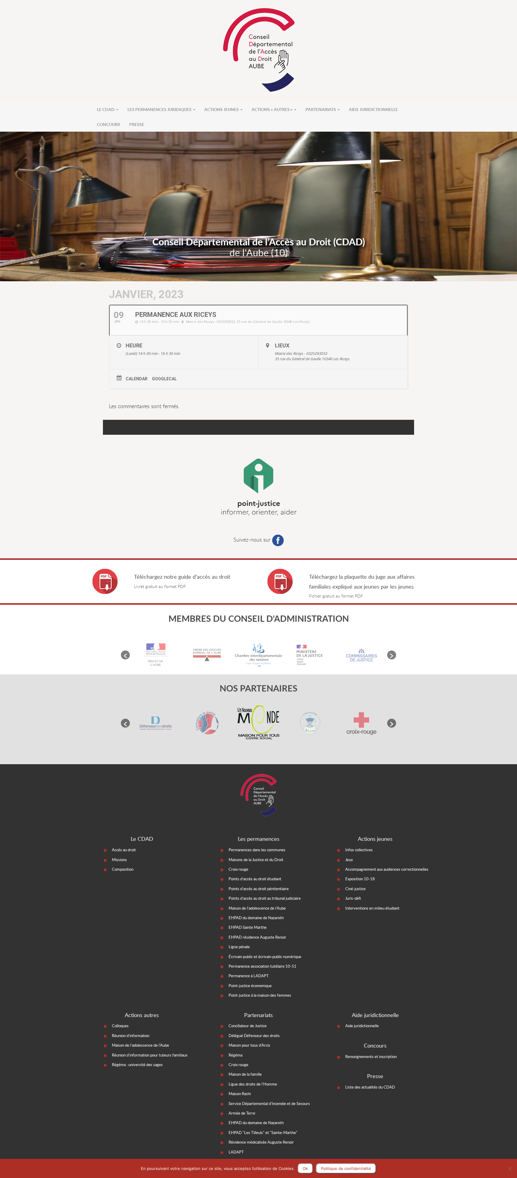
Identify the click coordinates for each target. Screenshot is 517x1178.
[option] (155, 655)
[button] (125, 654)
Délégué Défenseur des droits (254, 1035)
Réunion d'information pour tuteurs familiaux (149, 1055)
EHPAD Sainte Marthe (248, 927)
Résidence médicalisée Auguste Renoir (261, 1142)
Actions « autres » (273, 109)
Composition (122, 869)
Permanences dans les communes (257, 849)
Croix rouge (238, 869)
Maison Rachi (240, 1093)
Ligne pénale (239, 946)
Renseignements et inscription (371, 1056)
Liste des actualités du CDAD (370, 1087)
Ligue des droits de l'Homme (253, 1084)
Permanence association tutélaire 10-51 (262, 966)
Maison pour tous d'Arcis (249, 1045)
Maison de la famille (245, 1074)
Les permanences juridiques (159, 109)
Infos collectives (359, 849)
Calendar (137, 378)
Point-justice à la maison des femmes (260, 995)
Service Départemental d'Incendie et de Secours (269, 1103)
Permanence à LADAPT (249, 975)
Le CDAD (106, 109)
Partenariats (321, 109)
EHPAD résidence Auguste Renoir (257, 937)
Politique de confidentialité (346, 1168)
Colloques (120, 1025)
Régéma (235, 1055)
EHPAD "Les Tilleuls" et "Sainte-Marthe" (263, 1132)
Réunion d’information (130, 1035)
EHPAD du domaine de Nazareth (256, 917)
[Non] (510, 1168)
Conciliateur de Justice (248, 1025)
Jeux (349, 859)
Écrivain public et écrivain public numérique (265, 956)
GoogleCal (164, 378)
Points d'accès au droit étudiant (255, 878)
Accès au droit (124, 849)
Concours (108, 124)
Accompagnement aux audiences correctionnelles (386, 869)
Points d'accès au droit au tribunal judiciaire (265, 898)
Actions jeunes (222, 109)
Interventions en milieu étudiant (372, 908)
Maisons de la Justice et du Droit (256, 859)
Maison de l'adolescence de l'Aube (257, 908)
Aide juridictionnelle (373, 109)
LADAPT (236, 1152)
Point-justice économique (250, 985)
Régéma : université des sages (137, 1064)
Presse (136, 124)
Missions (119, 859)
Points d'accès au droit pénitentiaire (259, 888)
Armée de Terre (242, 1113)
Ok (305, 1168)
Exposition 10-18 (360, 878)
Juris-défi (353, 898)
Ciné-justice (355, 888)
